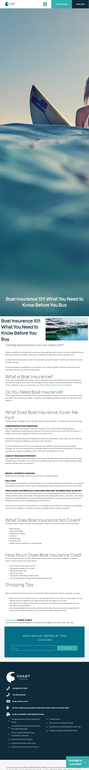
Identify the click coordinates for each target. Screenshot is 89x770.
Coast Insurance (11, 620)
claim (39, 506)
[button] (45, 4)
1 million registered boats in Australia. (58, 385)
